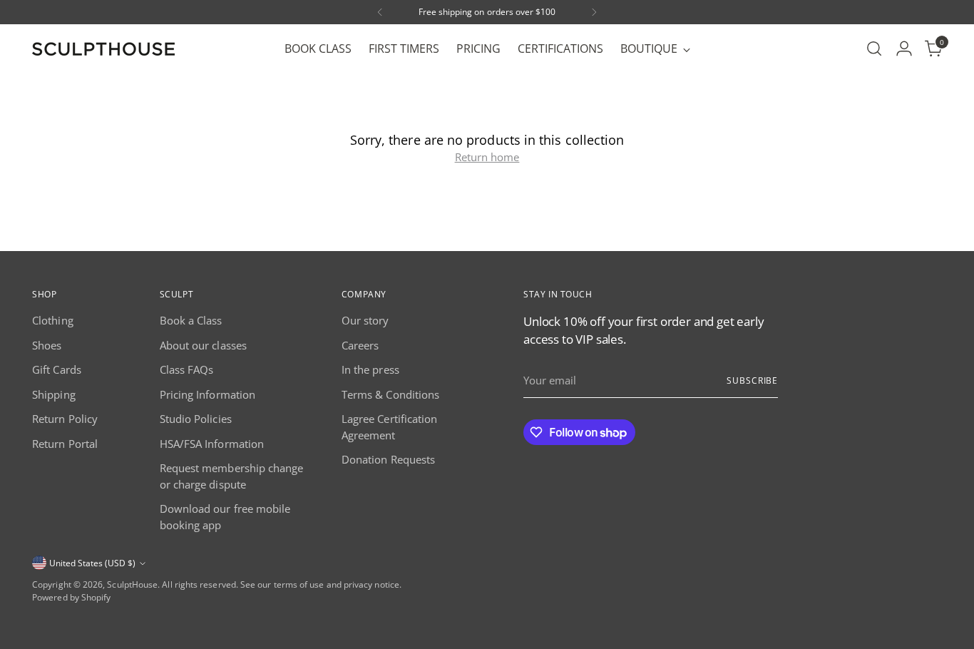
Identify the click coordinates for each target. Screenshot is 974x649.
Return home (487, 157)
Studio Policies (196, 419)
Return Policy (65, 419)
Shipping (54, 394)
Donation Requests (388, 459)
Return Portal (65, 443)
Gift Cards (56, 369)
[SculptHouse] (103, 49)
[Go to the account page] (904, 48)
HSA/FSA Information (212, 443)
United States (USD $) (92, 563)
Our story (365, 320)
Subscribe (752, 380)
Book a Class (191, 320)
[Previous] (380, 12)
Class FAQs (187, 369)
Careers (360, 345)
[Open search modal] (874, 48)
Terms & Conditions (390, 394)
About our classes (203, 345)
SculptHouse (132, 584)
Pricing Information (207, 394)
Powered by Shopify (71, 597)
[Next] (594, 12)
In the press (370, 369)
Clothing (52, 320)
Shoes (46, 345)
